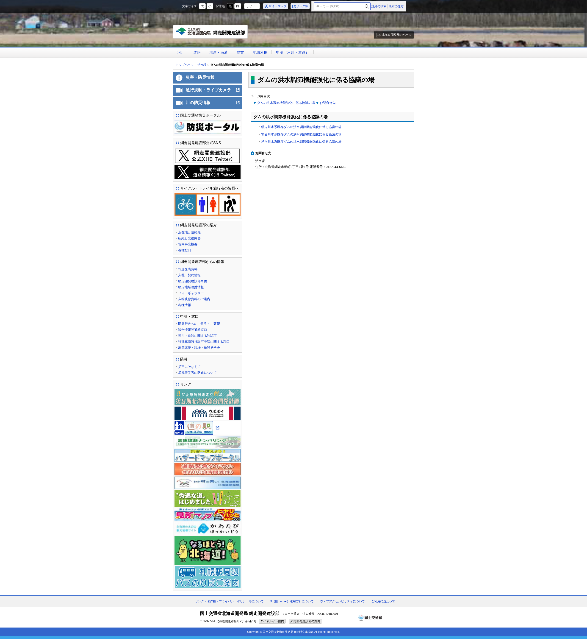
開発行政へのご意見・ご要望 (199, 324)
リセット (252, 6)
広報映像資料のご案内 (194, 299)
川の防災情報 (213, 104)
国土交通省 (370, 617)
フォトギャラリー (191, 293)
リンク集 (302, 6)
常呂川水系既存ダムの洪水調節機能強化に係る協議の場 (301, 134)
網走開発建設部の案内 (305, 621)
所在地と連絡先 (189, 232)
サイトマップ (278, 6)
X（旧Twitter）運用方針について (292, 601)
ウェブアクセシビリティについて (342, 601)
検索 (366, 6)
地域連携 (260, 52)
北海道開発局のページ (397, 34)
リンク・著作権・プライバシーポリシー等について (229, 601)
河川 (181, 52)
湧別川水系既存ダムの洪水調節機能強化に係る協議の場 (301, 141)
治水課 (201, 65)
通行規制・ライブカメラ (213, 91)
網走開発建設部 (211, 34)
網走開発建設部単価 (192, 281)
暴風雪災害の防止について (197, 372)
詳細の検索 (378, 6)
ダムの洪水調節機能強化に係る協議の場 (286, 103)
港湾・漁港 (218, 52)
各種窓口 (184, 250)
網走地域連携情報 (191, 287)
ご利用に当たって (383, 601)
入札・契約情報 (189, 275)
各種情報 (184, 305)
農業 (240, 52)
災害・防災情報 (200, 77)
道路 (197, 52)
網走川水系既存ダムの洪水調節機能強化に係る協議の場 (301, 127)
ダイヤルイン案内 (272, 621)
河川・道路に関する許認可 (197, 336)
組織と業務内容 (189, 238)
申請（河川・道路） (292, 52)
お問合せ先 (328, 103)
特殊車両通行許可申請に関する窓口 (204, 341)
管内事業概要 (187, 244)
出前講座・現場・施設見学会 (199, 347)
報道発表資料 (187, 269)
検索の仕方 (396, 6)
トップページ (185, 65)
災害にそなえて (189, 366)
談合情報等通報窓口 (192, 330)
